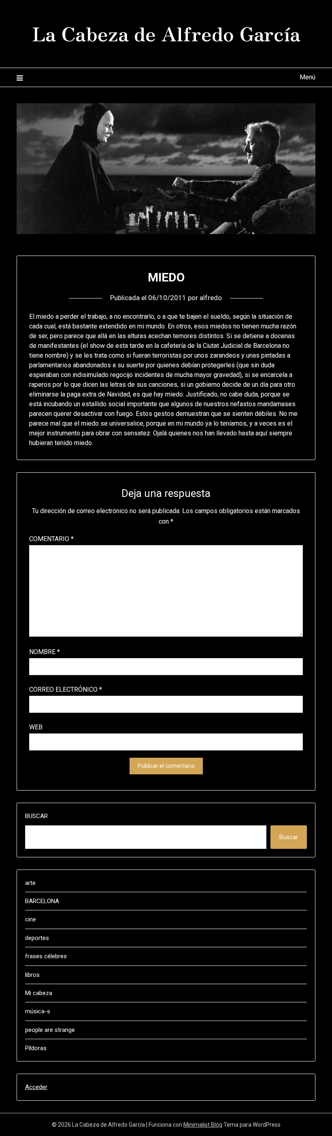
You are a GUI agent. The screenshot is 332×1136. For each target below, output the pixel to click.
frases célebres (46, 956)
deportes (37, 938)
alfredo (211, 298)
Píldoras (36, 1048)
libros (32, 974)
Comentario (51, 539)
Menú (307, 77)
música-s (37, 1011)
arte (30, 883)
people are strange (50, 1030)
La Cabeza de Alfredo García (166, 33)
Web (36, 727)
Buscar (36, 816)
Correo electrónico (65, 689)
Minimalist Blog (202, 1124)
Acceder (36, 1087)
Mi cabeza (38, 993)
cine (30, 919)
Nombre (44, 652)
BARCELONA (42, 901)
